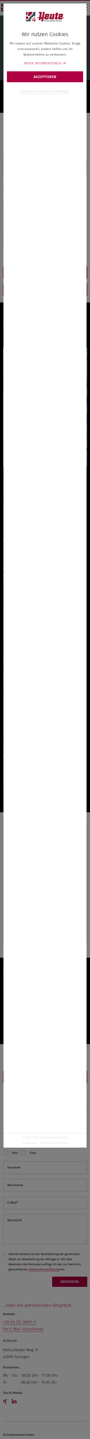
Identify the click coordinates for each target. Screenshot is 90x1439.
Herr (15, 1153)
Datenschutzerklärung (53, 1143)
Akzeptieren (44, 77)
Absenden (69, 1281)
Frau (33, 1153)
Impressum (30, 1143)
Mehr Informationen (42, 63)
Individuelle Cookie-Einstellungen (45, 91)
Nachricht (14, 1220)
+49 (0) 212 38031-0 (19, 1322)
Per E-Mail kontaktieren (23, 1329)
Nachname (15, 1185)
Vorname (14, 1167)
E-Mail (12, 1203)
